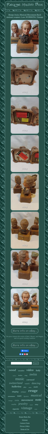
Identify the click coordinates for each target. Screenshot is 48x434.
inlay (36, 404)
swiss (33, 374)
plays (25, 387)
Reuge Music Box (25, 417)
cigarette (16, 409)
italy (38, 370)
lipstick (26, 396)
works (13, 404)
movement (27, 399)
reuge (33, 390)
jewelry (23, 403)
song (26, 375)
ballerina (16, 386)
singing (15, 391)
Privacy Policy (25, 426)
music (19, 379)
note (38, 399)
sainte (30, 387)
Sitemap (25, 420)
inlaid (31, 404)
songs (10, 400)
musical (36, 395)
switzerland (15, 383)
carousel (30, 379)
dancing (36, 383)
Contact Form (25, 423)
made (36, 387)
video (30, 370)
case (35, 409)
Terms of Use (24, 429)
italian (14, 375)
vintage (26, 408)
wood (12, 370)
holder (20, 375)
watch (27, 383)
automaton (11, 396)
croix (17, 400)
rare (19, 396)
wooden (21, 371)
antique (23, 392)
